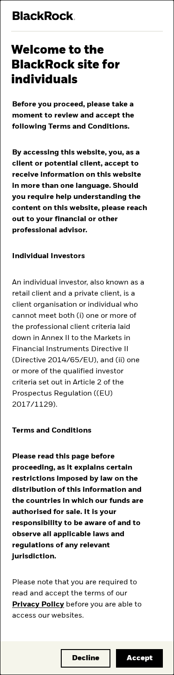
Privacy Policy (38, 604)
